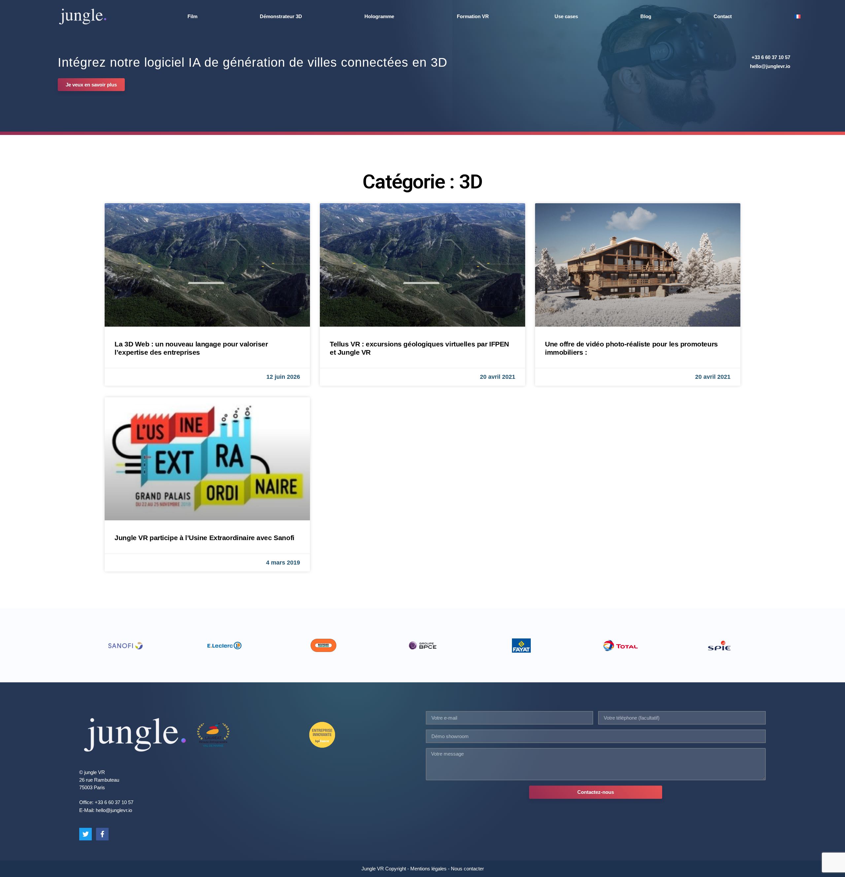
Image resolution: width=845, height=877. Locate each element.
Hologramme (379, 16)
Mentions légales (428, 868)
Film (192, 16)
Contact (723, 16)
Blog (645, 16)
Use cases (566, 16)
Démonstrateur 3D (281, 16)
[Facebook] (102, 834)
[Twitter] (85, 834)
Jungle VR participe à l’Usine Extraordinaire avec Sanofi (204, 537)
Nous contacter (467, 868)
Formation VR (473, 16)
